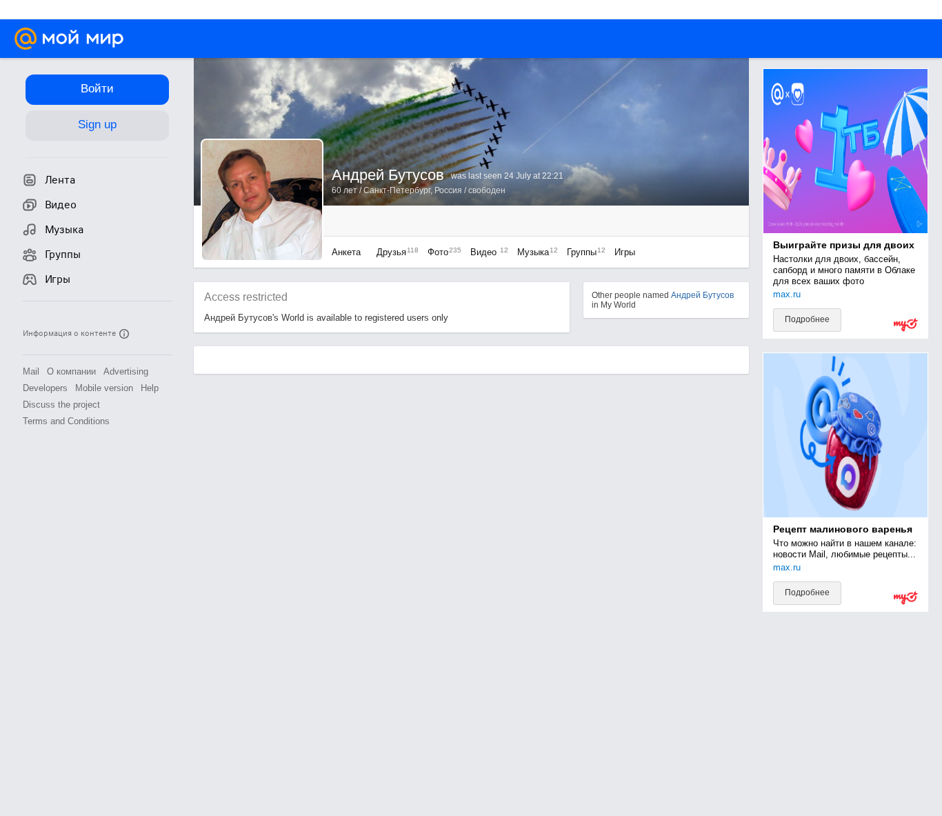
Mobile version (104, 388)
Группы (583, 252)
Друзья (394, 252)
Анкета (346, 252)
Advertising (125, 371)
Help (150, 388)
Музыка (534, 252)
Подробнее (807, 319)
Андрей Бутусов (702, 295)
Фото (441, 252)
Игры (624, 252)
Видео (486, 252)
